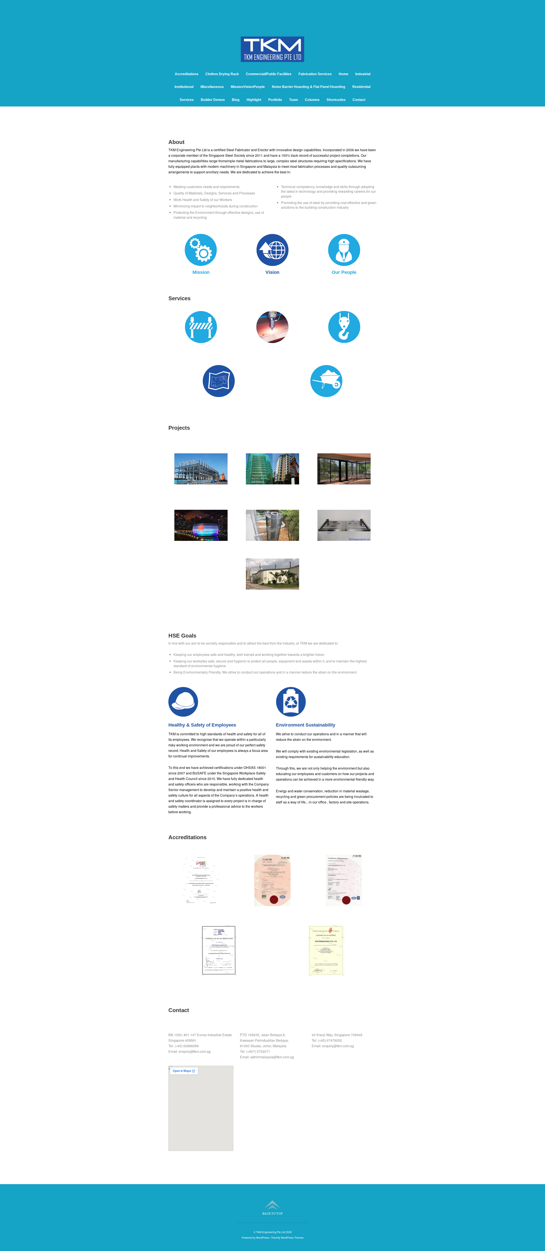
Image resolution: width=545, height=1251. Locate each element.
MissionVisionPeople (248, 87)
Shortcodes (336, 100)
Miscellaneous (212, 87)
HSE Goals (182, 636)
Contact (359, 100)
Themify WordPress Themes (287, 1237)
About (176, 142)
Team (293, 100)
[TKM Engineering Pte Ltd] (272, 54)
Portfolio (275, 100)
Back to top (272, 1213)
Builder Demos (213, 100)
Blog (236, 100)
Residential (361, 87)
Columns (312, 100)
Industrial (362, 74)
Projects (179, 428)
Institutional (184, 87)
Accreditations (186, 74)
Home (343, 74)
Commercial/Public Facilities (268, 74)
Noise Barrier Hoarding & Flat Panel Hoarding (308, 87)
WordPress (262, 1237)
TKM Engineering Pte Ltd (270, 1232)
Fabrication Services (315, 74)
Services (187, 100)
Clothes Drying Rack (222, 74)
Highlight (254, 100)
